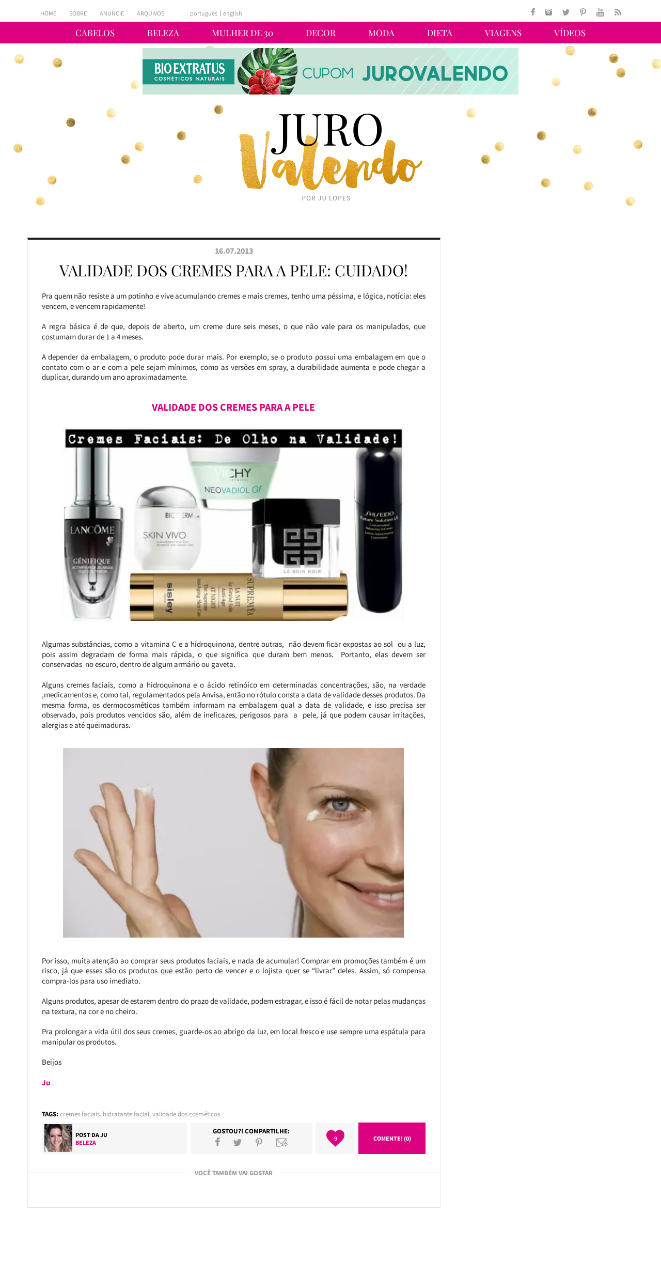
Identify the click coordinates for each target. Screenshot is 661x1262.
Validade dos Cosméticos (186, 1114)
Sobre (78, 13)
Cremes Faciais (80, 1114)
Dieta (439, 32)
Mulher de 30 (242, 32)
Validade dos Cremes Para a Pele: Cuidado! (233, 270)
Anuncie (112, 13)
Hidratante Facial (126, 1114)
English (232, 13)
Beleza (163, 32)
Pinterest (259, 1142)
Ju (103, 1135)
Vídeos (570, 32)
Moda (381, 32)
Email (282, 1142)
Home (48, 13)
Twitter (237, 1142)
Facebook (217, 1142)
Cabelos (95, 32)
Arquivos (150, 13)
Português (203, 13)
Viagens (503, 32)
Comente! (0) (392, 1138)
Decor (321, 32)
